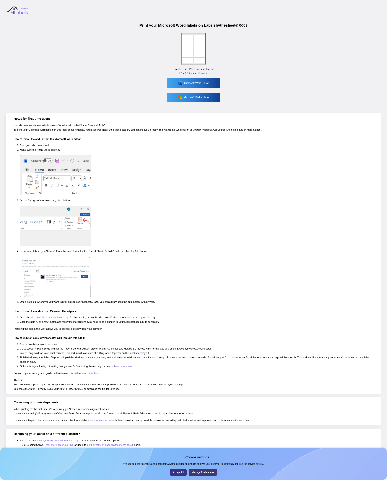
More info (203, 73)
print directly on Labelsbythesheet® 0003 (110, 445)
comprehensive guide (102, 420)
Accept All (178, 472)
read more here (90, 373)
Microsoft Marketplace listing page (50, 317)
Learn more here (123, 366)
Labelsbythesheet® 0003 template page (57, 440)
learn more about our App (59, 445)
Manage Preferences (203, 472)
